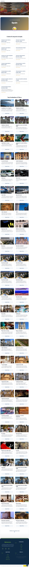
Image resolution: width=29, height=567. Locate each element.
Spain (14, 22)
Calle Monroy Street (19, 347)
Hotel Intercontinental (20, 520)
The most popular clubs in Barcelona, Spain (6, 87)
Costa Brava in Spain (5, 415)
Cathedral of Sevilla (19, 364)
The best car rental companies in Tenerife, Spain (7, 56)
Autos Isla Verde (19, 194)
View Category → (18, 50)
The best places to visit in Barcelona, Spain (20, 64)
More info (21, 565)
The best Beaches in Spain (21, 47)
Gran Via (17, 450)
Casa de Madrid (4, 364)
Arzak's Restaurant (19, 160)
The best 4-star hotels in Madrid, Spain (5, 41)
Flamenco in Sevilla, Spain (6, 450)
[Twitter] (6, 549)
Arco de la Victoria (4, 160)
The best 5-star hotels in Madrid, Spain (5, 48)
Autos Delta (3, 194)
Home (8, 554)
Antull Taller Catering (5, 142)
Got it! (25, 565)
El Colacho (3, 433)
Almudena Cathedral (19, 108)
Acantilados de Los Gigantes (6, 108)
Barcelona (3, 245)
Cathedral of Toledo (19, 381)
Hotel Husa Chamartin (5, 520)
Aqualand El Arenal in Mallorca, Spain (21, 143)
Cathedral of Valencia (5, 398)
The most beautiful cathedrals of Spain (21, 79)
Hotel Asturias (18, 503)
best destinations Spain (15, 530)
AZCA (17, 211)
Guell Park (3, 467)
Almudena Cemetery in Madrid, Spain (21, 125)
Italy (21, 544)
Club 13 (17, 398)
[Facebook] (3, 549)
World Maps (7, 557)
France (21, 549)
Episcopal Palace (19, 433)
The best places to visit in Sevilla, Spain (20, 72)
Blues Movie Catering (5, 330)
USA (21, 547)
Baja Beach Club (4, 228)
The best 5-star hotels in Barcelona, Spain (20, 41)
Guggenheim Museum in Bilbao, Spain (21, 468)
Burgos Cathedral (19, 330)
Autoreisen (3, 177)
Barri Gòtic (3, 313)
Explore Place (7, 113)
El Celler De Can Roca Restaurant (20, 416)
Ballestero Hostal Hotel (20, 228)
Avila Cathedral (4, 211)
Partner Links (8, 559)
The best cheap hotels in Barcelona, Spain (20, 56)
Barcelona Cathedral (19, 245)
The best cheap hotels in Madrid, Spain (5, 64)
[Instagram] (9, 549)
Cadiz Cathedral (4, 347)
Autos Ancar (18, 177)
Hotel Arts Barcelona (5, 503)
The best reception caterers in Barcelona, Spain (7, 79)
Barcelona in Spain (4, 262)
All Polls (8, 556)
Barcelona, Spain (19, 296)
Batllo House (18, 313)
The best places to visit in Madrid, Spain (6, 72)
